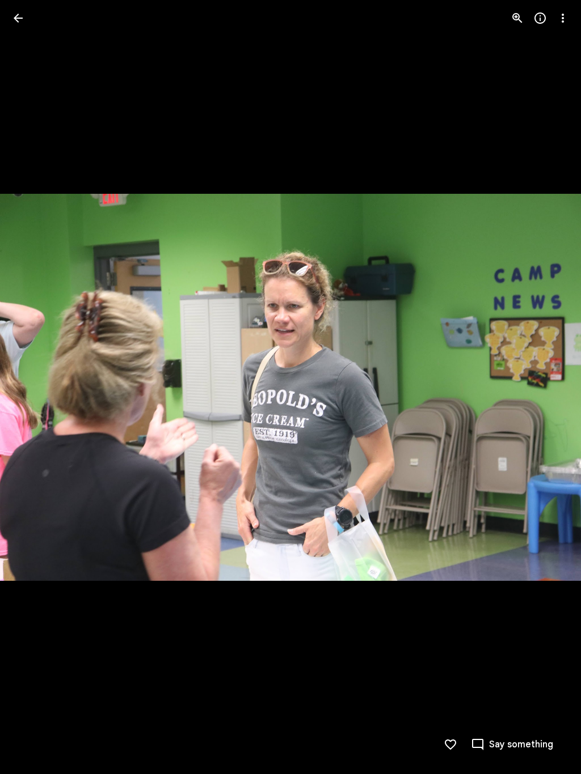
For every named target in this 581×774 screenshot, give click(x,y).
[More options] (562, 18)
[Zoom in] (517, 18)
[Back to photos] (18, 18)
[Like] (450, 744)
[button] (32, 387)
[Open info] (540, 18)
